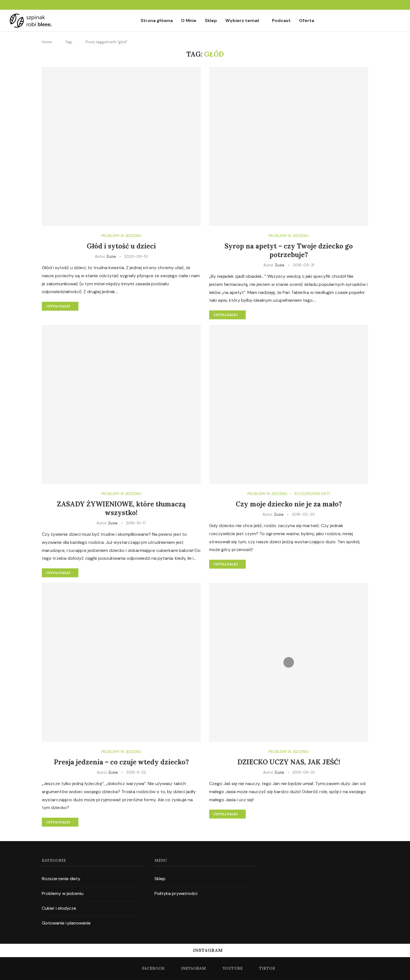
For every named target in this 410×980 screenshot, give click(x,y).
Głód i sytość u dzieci (121, 246)
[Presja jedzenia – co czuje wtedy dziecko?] (121, 662)
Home (47, 42)
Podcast (281, 20)
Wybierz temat (242, 20)
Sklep (211, 20)
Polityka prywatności (176, 893)
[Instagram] (385, 5)
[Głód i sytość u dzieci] (121, 146)
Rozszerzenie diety (61, 879)
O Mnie (188, 20)
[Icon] (289, 662)
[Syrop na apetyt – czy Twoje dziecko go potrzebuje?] (288, 146)
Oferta (306, 20)
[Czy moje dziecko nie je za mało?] (288, 404)
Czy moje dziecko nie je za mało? (289, 504)
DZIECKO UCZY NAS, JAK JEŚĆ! (288, 762)
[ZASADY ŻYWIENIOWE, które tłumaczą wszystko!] (121, 404)
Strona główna (157, 20)
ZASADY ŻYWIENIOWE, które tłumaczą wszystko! (121, 508)
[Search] (397, 20)
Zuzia (111, 256)
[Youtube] (392, 5)
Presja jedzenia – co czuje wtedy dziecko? (121, 762)
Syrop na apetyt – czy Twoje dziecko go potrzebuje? (289, 250)
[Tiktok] (398, 5)
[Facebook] (378, 5)
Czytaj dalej (58, 306)
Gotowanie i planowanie (66, 923)
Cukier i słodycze (59, 908)
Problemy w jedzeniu (62, 893)
